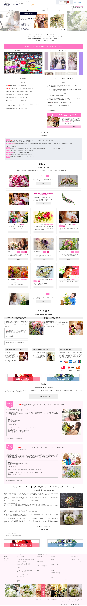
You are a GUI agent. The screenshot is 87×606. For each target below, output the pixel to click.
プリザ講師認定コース (41, 251)
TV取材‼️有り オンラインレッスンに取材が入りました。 (60, 102)
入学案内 (19, 580)
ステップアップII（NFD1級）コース (23, 564)
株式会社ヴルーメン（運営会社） (57, 573)
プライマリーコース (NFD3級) (16, 224)
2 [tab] (41, 31)
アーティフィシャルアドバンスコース (24, 573)
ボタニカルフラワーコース (22, 571)
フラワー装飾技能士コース (22, 557)
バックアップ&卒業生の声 (43, 9)
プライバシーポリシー (8, 561)
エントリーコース (43, 175)
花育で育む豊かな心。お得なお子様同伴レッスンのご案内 (19, 91)
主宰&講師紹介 (35, 8)
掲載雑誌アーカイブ (74, 556)
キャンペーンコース (60, 9)
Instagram (52, 557)
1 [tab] (39, 31)
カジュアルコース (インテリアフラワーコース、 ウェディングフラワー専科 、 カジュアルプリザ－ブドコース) (23, 577)
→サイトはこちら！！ (24, 108)
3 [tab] (43, 31)
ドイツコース (19, 567)
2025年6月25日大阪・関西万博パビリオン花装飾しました (22, 88)
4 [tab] (45, 31)
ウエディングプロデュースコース (66, 224)
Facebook (52, 559)
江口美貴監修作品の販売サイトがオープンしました (18, 97)
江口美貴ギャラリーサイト (75, 559)
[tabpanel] (43, 21)
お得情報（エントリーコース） (9, 560)
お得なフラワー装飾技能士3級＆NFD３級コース (23, 152)
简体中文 (76, 2)
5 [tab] (47, 31)
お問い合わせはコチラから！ (14, 105)
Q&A (18, 581)
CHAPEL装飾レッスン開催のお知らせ (18, 85)
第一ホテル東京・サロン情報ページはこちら (15, 438)
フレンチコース (20, 568)
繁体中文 (81, 2)
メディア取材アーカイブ (75, 557)
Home (5, 554)
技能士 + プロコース (17, 251)
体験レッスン (76, 8)
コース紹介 (18, 8)
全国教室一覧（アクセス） (26, 9)
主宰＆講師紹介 (40, 561)
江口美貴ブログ (53, 556)
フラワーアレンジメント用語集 (76, 561)
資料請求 (68, 8)
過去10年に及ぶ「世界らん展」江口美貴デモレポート (59, 105)
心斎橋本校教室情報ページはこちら (14, 480)
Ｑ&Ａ (52, 8)
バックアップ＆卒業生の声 (42, 566)
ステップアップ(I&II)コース (39, 224)
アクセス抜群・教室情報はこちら (43, 396)
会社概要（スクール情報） (55, 572)
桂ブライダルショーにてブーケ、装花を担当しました (18, 100)
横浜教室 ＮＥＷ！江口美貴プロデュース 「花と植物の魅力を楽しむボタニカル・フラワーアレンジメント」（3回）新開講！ (37, 148)
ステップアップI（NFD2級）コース (23, 563)
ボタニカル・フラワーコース (68, 251)
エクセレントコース (17, 279)
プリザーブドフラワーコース (22, 574)
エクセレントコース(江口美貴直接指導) (24, 570)
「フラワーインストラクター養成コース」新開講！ (18, 94)
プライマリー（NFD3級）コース (23, 561)
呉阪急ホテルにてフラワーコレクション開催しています (22, 156)
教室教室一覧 (39, 556)
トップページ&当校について (10, 9)
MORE (43, 183)
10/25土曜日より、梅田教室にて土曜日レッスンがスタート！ (23, 150)
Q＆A (38, 572)
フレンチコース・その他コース (67, 279)
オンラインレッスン (43, 293)
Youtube (52, 560)
